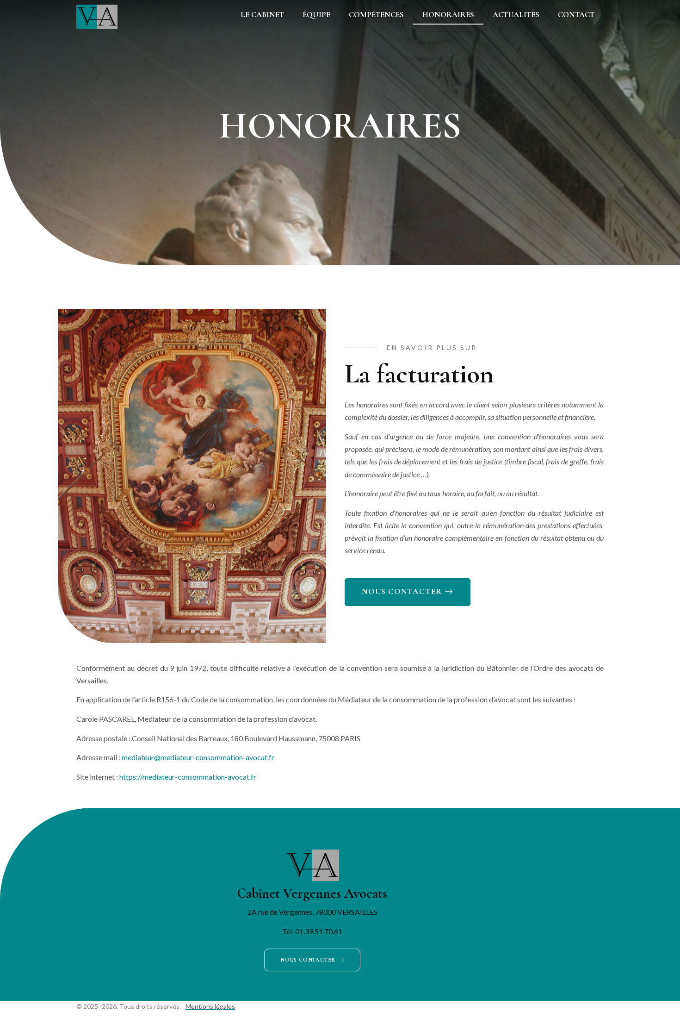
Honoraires (448, 14)
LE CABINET (262, 14)
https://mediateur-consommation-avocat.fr (187, 776)
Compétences (376, 14)
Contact (576, 14)
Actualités (516, 14)
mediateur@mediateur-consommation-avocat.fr (198, 757)
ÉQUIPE (316, 14)
